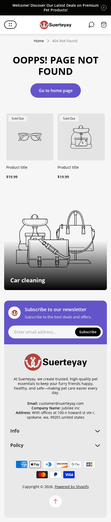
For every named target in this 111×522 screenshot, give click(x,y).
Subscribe (88, 331)
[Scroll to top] (55, 501)
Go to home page (56, 90)
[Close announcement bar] (104, 8)
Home (39, 41)
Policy (16, 445)
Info (14, 431)
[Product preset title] (29, 136)
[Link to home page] (55, 361)
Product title (16, 167)
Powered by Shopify (72, 486)
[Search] (91, 24)
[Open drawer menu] (10, 25)
